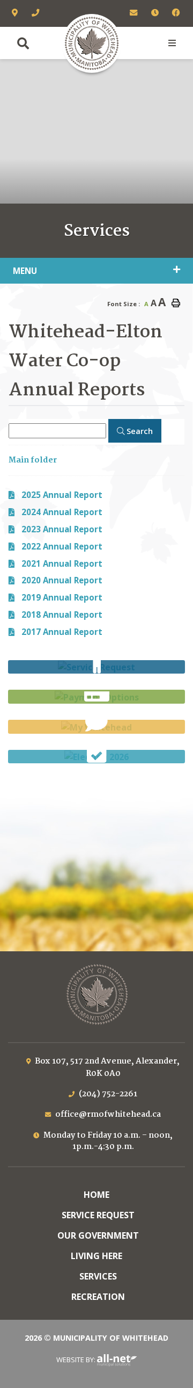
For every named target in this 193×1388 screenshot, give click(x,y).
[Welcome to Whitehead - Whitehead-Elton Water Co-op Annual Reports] (91, 43)
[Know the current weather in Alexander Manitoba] (96, 246)
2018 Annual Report (61, 614)
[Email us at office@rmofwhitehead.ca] (134, 13)
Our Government (98, 1235)
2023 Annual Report (61, 529)
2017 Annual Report (61, 631)
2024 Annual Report (61, 512)
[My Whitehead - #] (96, 727)
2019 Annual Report (61, 597)
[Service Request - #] (96, 667)
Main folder (33, 460)
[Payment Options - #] (96, 697)
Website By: (76, 1359)
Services (98, 1276)
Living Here (96, 1256)
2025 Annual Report (61, 494)
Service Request (98, 1215)
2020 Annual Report (61, 580)
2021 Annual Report (61, 563)
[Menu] (172, 43)
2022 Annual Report (61, 546)
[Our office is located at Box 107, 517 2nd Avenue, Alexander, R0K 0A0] (15, 13)
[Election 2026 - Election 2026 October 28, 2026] (96, 757)
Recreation (98, 1297)
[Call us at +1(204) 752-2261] (36, 13)
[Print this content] (175, 303)
